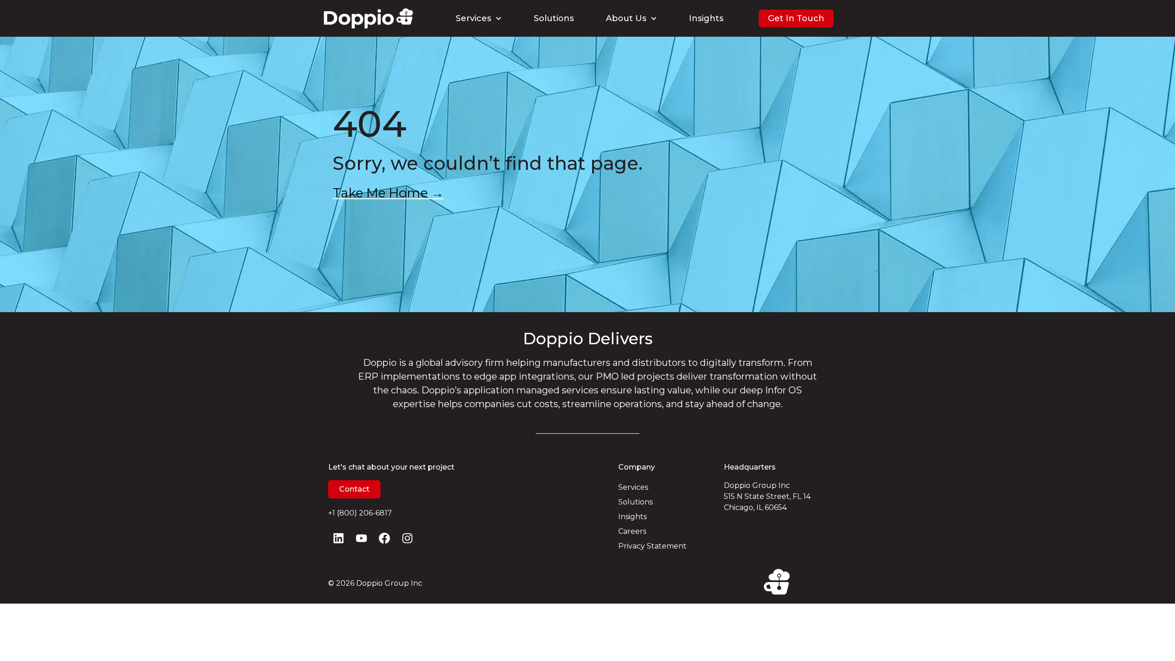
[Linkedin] (338, 538)
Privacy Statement (652, 546)
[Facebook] (384, 538)
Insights (706, 18)
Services (473, 18)
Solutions (554, 18)
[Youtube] (361, 538)
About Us (626, 18)
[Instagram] (407, 538)
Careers (632, 531)
